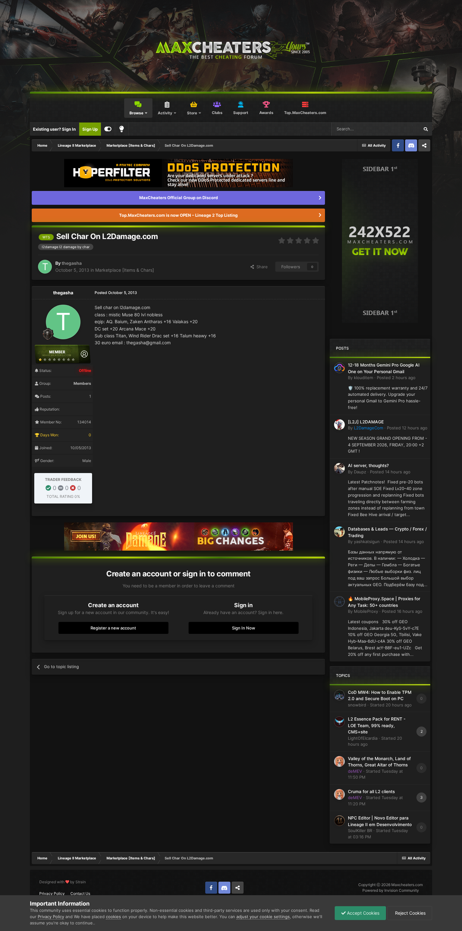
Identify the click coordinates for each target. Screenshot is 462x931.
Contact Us (80, 893)
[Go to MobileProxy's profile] (339, 601)
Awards (266, 112)
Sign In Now (243, 627)
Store (192, 113)
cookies (113, 916)
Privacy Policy (52, 893)
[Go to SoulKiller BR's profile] (339, 820)
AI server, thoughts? (368, 465)
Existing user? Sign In (54, 129)
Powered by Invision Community (390, 890)
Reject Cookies (410, 913)
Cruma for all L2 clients (371, 791)
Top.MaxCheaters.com (305, 112)
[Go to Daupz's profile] (339, 468)
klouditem (363, 377)
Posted (396, 377)
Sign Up (90, 129)
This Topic (401, 129)
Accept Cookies (362, 913)
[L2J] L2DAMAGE (366, 421)
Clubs (217, 112)
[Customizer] (108, 129)
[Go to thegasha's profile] (45, 267)
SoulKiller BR (360, 830)
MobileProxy (366, 611)
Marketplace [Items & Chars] (124, 270)
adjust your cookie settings (263, 916)
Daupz (360, 471)
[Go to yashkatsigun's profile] (339, 531)
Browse (136, 113)
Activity (165, 113)
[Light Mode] (121, 129)
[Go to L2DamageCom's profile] (339, 424)
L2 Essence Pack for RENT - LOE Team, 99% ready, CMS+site (376, 725)
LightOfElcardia (362, 738)
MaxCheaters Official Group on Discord (178, 197)
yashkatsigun (367, 541)
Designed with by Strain (62, 881)
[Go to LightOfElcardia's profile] (339, 721)
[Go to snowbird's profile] (339, 695)
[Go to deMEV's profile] (339, 761)
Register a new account (113, 627)
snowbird (357, 704)
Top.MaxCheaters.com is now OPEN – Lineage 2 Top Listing (178, 215)
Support (240, 112)
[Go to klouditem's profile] (339, 367)
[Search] (425, 129)
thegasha (72, 263)
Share (261, 266)
